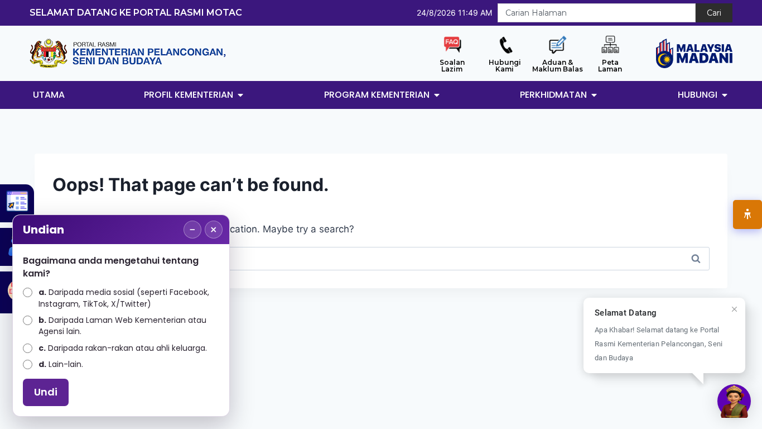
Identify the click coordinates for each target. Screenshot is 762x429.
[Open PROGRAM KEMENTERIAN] (436, 95)
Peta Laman (610, 65)
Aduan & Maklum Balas (557, 65)
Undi (45, 392)
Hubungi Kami (505, 65)
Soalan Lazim (452, 65)
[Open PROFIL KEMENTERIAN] (240, 95)
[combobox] (597, 12)
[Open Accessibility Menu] (747, 214)
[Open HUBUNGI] (724, 95)
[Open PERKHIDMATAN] (594, 95)
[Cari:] (381, 258)
